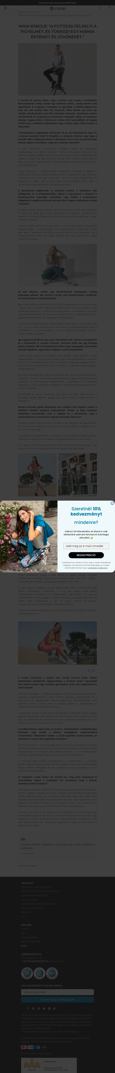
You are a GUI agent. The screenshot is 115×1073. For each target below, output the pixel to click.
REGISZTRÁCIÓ (86, 555)
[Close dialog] (112, 503)
